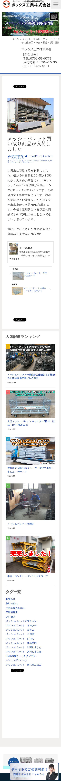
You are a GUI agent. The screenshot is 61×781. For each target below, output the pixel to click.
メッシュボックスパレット (37, 160)
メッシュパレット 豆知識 (20, 634)
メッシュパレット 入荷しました (23, 651)
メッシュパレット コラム (20, 629)
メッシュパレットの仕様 (20, 523)
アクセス (10, 616)
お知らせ (10, 599)
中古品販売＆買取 (15, 608)
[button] (56, 4)
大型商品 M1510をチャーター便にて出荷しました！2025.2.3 (30, 470)
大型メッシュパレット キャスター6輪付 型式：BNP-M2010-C (31, 423)
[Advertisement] (30, 704)
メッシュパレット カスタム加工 (23, 664)
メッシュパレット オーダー (21, 625)
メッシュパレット (15, 160)
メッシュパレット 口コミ (20, 638)
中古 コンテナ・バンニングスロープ (27, 576)
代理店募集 (12, 612)
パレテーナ (16, 162)
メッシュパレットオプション (21, 621)
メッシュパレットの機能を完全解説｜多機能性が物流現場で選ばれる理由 (31, 376)
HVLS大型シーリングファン (21, 656)
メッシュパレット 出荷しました (23, 647)
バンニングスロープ (16, 660)
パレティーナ (28, 162)
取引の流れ (12, 603)
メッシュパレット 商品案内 (21, 643)
